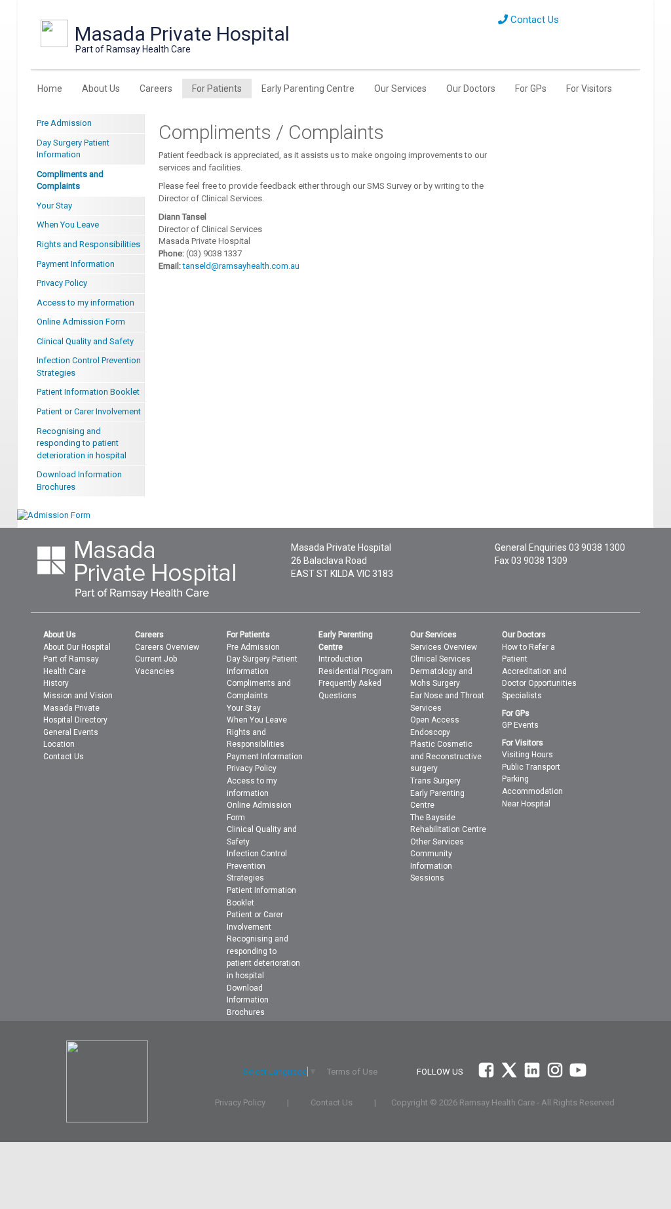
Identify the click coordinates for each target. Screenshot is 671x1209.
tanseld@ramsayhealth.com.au (241, 266)
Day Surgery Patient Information (73, 149)
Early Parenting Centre (308, 88)
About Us (101, 88)
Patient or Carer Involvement (89, 411)
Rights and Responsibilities (88, 244)
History (56, 683)
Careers (156, 88)
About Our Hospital (77, 647)
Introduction (340, 659)
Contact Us (533, 20)
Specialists (522, 695)
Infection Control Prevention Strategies (89, 366)
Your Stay (54, 205)
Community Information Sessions (431, 865)
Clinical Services (440, 659)
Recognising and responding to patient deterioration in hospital (81, 443)
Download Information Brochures (79, 480)
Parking (515, 778)
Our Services (400, 88)
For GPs (530, 88)
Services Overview (443, 647)
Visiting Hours (527, 754)
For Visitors (589, 88)
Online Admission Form (81, 322)
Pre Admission (64, 123)
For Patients (217, 88)
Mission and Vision (78, 695)
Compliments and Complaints (70, 180)
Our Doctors (470, 88)
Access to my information (85, 302)
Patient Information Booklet (88, 392)
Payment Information (76, 264)
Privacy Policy (62, 283)
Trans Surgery (435, 780)
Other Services (437, 841)
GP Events (520, 725)
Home (49, 88)
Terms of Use (352, 1072)
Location (59, 744)
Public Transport (531, 767)
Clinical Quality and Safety (85, 341)
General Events (70, 732)
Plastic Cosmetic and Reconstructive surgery (446, 756)
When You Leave (68, 224)
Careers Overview (167, 647)
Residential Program (355, 671)
